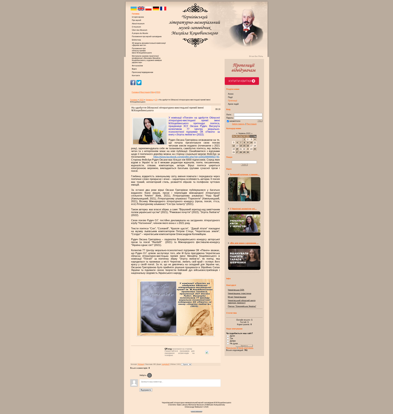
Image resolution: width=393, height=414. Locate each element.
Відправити (146, 390)
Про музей (136, 20)
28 (241, 152)
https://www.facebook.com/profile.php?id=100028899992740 (186, 156)
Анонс (231, 94)
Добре (233, 341)
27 (237, 152)
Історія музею (138, 17)
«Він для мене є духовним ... (244, 243)
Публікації (141, 364)
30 (248, 152)
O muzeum (136, 27)
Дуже (232, 336)
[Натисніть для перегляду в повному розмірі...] (175, 337)
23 (156, 100)
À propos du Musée (140, 33)
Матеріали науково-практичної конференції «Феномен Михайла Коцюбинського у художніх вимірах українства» (147, 59)
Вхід (153, 92)
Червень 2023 (244, 133)
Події (230, 97)
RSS (158, 92)
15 (244, 146)
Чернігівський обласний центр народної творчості (241, 301)
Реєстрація (145, 92)
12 (234, 146)
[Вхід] (149, 375)
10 (251, 143)
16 (248, 146)
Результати (231, 348)
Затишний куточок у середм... (244, 174)
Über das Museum (139, 30)
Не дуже (234, 343)
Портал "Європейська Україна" (242, 306)
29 (244, 152)
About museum (138, 24)
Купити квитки (240, 81)
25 (255, 149)
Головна (135, 14)
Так (231, 338)
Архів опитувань (245, 348)
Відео (134, 69)
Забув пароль (238, 124)
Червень (149, 100)
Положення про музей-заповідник (146, 36)
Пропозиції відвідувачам (142, 72)
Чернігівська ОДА (236, 290)
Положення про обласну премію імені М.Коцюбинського (142, 50)
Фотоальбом (137, 66)
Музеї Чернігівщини (237, 297)
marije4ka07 (165, 364)
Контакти (136, 75)
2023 (141, 100)
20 (237, 149)
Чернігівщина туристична (239, 293)
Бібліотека (136, 40)
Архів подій (233, 104)
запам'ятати (234, 121)
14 (241, 146)
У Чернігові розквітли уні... (243, 209)
